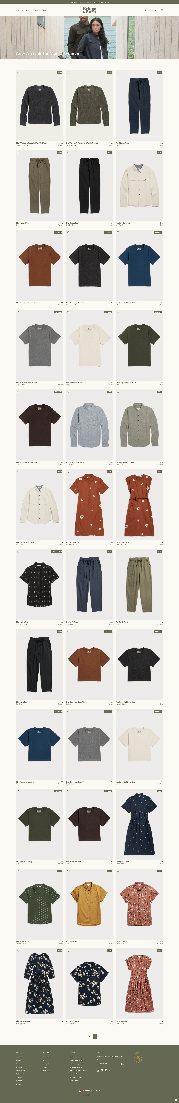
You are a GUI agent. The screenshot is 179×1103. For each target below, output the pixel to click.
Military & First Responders (78, 1070)
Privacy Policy (74, 1074)
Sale (35, 10)
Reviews (18, 1060)
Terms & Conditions (76, 1077)
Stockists (19, 1081)
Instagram (46, 1064)
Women (19, 10)
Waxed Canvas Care (76, 1067)
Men (28, 10)
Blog (44, 1060)
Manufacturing (20, 1070)
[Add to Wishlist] (18, 72)
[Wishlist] (156, 10)
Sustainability (20, 1074)
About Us (19, 1064)
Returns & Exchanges (76, 1060)
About (45, 10)
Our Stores (19, 1057)
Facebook (46, 1067)
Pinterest (46, 1070)
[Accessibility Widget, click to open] (176, 1100)
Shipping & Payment (76, 1064)
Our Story (19, 1067)
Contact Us (46, 1057)
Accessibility (74, 1081)
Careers (18, 1084)
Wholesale (19, 1077)
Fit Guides (73, 1057)
